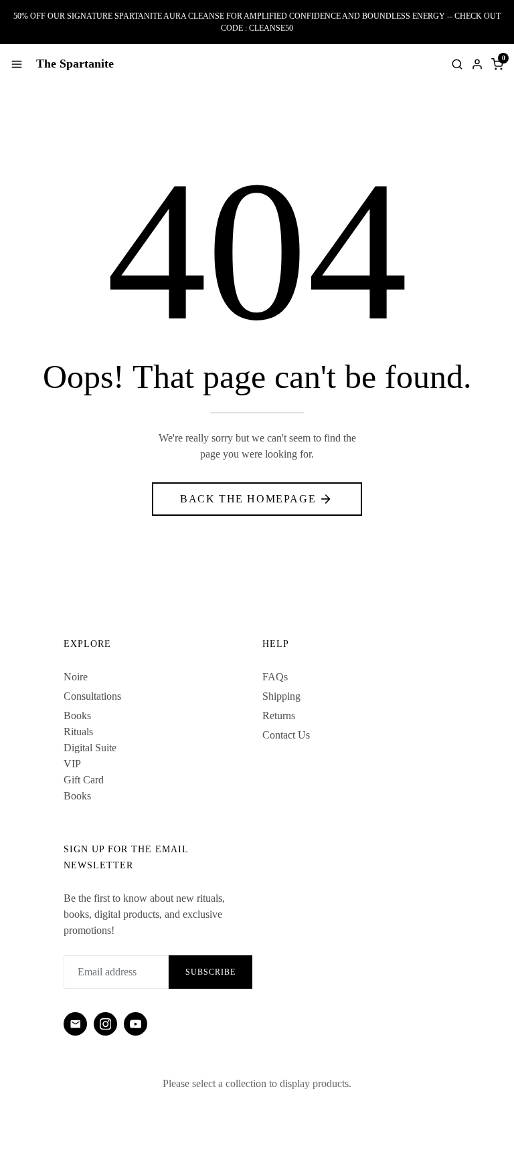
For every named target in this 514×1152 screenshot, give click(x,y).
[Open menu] (17, 64)
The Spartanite (75, 63)
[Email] (75, 1024)
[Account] (477, 64)
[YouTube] (135, 1024)
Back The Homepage (248, 498)
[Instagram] (105, 1024)
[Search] (457, 64)
